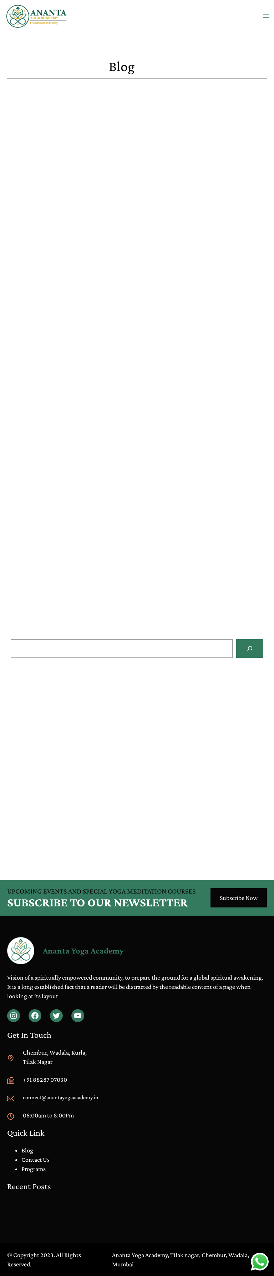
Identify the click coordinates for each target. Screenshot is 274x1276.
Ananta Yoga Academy (83, 950)
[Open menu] (266, 16)
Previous (18, 622)
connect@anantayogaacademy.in (60, 1097)
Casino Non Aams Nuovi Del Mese (54, 693)
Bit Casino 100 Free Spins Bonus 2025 (54, 513)
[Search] (249, 648)
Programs (33, 1168)
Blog (30, 810)
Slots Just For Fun (29, 396)
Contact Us (35, 1159)
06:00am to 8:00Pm (48, 1115)
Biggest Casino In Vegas (37, 604)
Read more (157, 706)
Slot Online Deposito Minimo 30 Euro (59, 722)
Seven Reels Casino (31, 281)
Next (261, 622)
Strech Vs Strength (46, 819)
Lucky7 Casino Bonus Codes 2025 (49, 173)
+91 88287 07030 (45, 1079)
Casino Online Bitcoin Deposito (51, 750)
